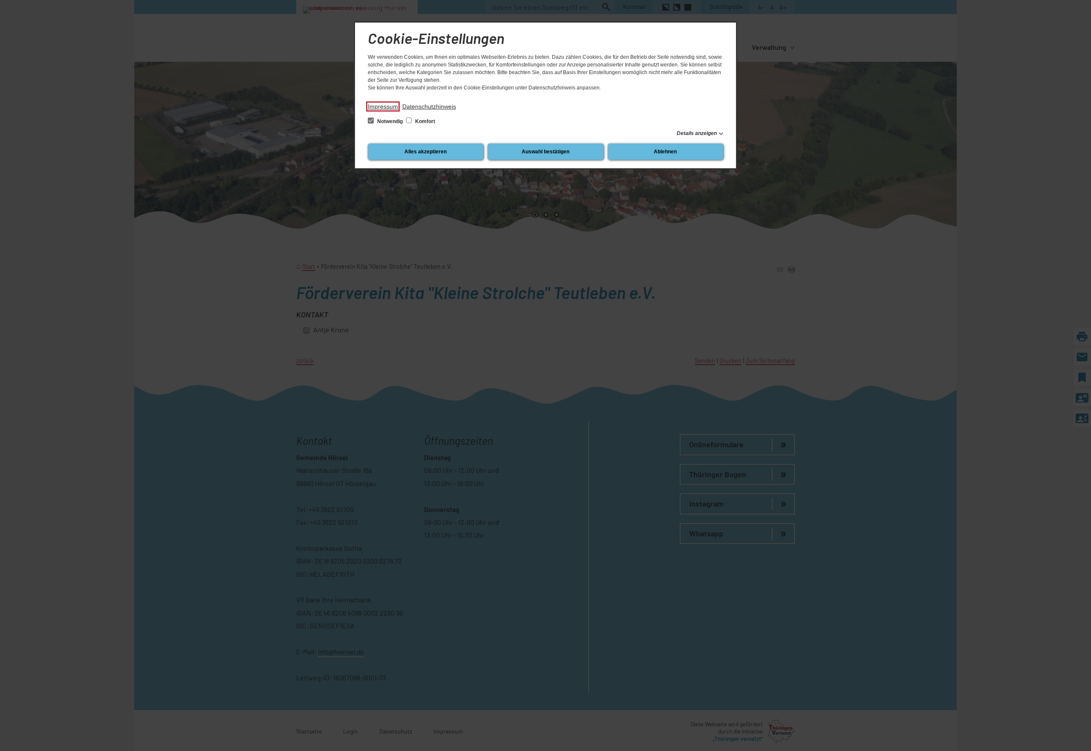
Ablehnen (665, 152)
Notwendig (390, 121)
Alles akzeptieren (425, 152)
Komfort (424, 121)
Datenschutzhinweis (429, 106)
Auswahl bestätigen (545, 152)
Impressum (383, 106)
